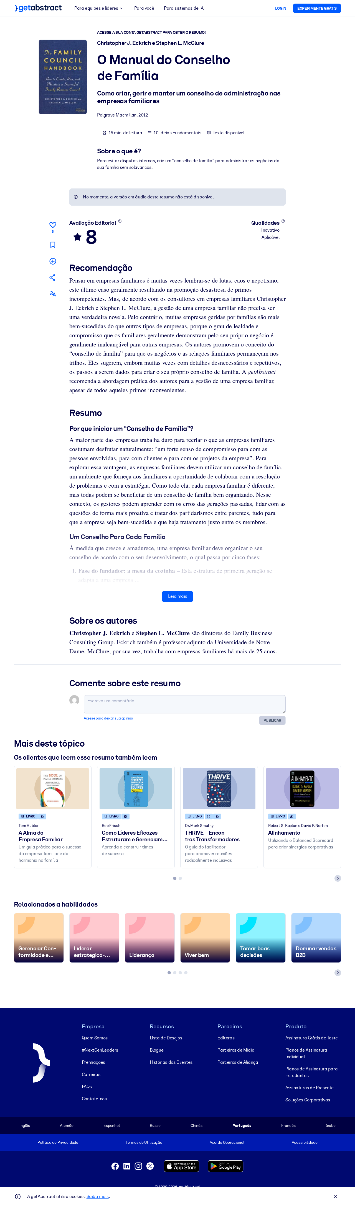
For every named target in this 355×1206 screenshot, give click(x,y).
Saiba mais (98, 1196)
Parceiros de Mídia (235, 1050)
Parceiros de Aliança (237, 1062)
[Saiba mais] (119, 221)
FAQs (87, 1086)
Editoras (225, 1038)
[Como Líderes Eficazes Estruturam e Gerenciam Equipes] (136, 788)
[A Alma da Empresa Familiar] (52, 788)
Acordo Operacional (227, 1142)
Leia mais (177, 596)
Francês (288, 1125)
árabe (331, 1125)
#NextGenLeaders (100, 1050)
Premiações (93, 1062)
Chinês (196, 1125)
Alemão (66, 1125)
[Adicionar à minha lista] (52, 261)
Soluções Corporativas (307, 1100)
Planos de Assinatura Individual (306, 1053)
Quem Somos (95, 1038)
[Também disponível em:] (52, 294)
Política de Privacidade (57, 1142)
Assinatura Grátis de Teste (311, 1038)
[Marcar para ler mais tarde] (52, 245)
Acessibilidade (305, 1142)
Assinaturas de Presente (309, 1087)
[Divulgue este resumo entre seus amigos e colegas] (52, 277)
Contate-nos (94, 1098)
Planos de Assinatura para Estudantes (311, 1072)
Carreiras (91, 1074)
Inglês (24, 1125)
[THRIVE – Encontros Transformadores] (219, 788)
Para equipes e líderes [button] (96, 8)
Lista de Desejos (166, 1038)
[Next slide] (337, 878)
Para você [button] (144, 8)
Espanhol (111, 1125)
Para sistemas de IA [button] (183, 8)
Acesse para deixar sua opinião (108, 718)
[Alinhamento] (302, 788)
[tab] (174, 878)
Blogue (157, 1050)
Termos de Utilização (144, 1142)
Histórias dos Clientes (171, 1062)
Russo (155, 1125)
